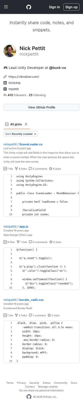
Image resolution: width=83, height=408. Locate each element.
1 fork (23, 242)
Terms (9, 382)
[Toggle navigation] (6, 7)
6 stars (56, 168)
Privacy (21, 382)
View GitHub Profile (41, 107)
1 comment (39, 315)
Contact (30, 386)
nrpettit (14, 89)
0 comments (39, 168)
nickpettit (10, 144)
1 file (10, 168)
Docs (74, 382)
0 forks (22, 315)
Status (46, 382)
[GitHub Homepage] (28, 397)
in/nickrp (15, 83)
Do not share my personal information (41, 390)
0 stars (57, 242)
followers (17, 95)
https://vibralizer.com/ (24, 76)
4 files (11, 242)
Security (34, 382)
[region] (41, 195)
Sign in (54, 7)
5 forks (22, 168)
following (37, 95)
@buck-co (57, 67)
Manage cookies (48, 386)
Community (60, 382)
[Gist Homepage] (28, 7)
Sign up (71, 7)
